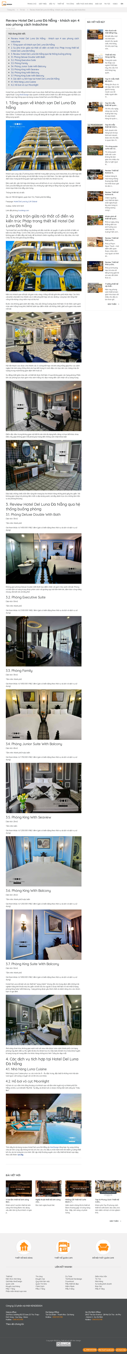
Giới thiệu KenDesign (14, 1281)
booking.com (23, 210)
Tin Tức (98, 1279)
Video (115, 4)
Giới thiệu (43, 4)
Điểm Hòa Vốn (101, 1276)
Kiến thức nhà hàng (84, 4)
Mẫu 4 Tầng (99, 1289)
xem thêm (112, 304)
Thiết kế (60, 4)
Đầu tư (52, 4)
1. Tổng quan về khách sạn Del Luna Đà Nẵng (33, 44)
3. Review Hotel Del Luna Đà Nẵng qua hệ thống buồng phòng (41, 54)
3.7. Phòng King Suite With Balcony (27, 75)
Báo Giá (98, 1286)
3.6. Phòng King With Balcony (25, 72)
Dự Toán (68, 1276)
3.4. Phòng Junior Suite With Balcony (28, 66)
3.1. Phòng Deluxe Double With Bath (28, 57)
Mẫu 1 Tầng (10, 1289)
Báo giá (98, 4)
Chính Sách (40, 1286)
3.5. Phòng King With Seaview (25, 69)
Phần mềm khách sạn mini (16, 1291)
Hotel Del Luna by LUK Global (25, 201)
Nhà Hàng (99, 1281)
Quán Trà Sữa (41, 1284)
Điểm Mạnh (69, 1286)
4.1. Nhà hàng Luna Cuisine (23, 81)
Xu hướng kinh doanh (103, 1284)
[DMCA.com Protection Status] (63, 1344)
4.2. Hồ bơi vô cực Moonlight (24, 84)
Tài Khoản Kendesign (73, 1279)
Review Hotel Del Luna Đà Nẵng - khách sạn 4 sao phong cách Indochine (57, 10)
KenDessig (24, 94)
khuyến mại (40, 1279)
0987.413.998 (18, 1319)
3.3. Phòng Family (19, 63)
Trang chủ (31, 4)
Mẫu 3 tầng (69, 1289)
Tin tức (107, 4)
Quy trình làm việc (43, 1281)
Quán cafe (10, 1284)
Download (69, 1281)
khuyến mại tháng (13, 1286)
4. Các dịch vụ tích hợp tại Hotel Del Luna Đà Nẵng (35, 78)
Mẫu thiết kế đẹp (72, 1284)
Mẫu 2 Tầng (40, 1289)
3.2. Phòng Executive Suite (23, 60)
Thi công (70, 4)
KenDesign (54, 1147)
